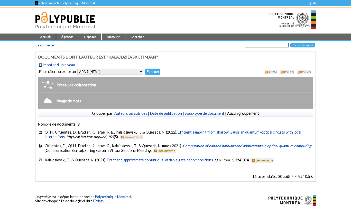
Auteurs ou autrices (130, 113)
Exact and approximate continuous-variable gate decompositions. (160, 160)
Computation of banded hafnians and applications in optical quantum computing (247, 146)
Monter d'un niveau (59, 65)
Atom (272, 72)
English (311, 3)
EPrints (98, 201)
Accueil (45, 36)
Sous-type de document (204, 113)
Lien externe (133, 137)
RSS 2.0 (306, 72)
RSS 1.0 (289, 72)
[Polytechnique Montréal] (290, 200)
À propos (67, 36)
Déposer (90, 36)
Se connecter (45, 45)
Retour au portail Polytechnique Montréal (65, 3)
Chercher (137, 36)
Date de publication (166, 113)
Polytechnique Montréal (113, 197)
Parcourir (113, 36)
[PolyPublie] (65, 30)
